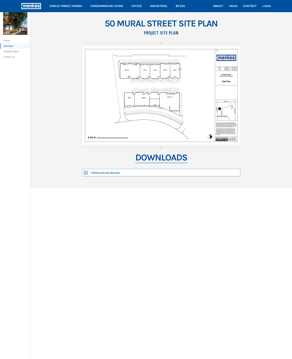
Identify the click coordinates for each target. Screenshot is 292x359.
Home (6, 40)
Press (233, 6)
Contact (250, 6)
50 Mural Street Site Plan (105, 172)
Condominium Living (106, 6)
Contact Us (9, 56)
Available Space (11, 51)
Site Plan (8, 46)
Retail (180, 6)
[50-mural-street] (15, 23)
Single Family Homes (65, 6)
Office (137, 6)
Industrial (158, 6)
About (218, 6)
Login (266, 6)
